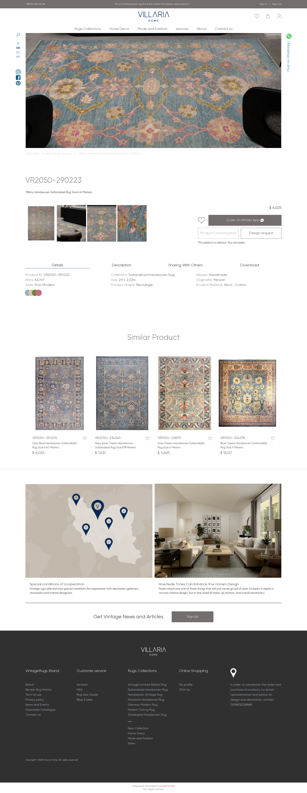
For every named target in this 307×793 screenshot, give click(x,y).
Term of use (33, 694)
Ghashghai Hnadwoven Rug (147, 714)
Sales (131, 743)
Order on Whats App (242, 220)
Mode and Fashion (152, 29)
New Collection (138, 728)
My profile (186, 684)
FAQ (79, 689)
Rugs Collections (88, 29)
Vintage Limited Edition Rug (147, 684)
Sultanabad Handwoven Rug (148, 689)
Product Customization (218, 233)
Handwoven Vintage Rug (145, 694)
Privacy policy (34, 699)
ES (18, 52)
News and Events (37, 704)
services (182, 29)
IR (18, 43)
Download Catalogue (40, 709)
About (202, 29)
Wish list (184, 689)
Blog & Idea (85, 699)
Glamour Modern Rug (142, 704)
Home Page (32, 153)
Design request (261, 233)
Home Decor (119, 29)
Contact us (224, 29)
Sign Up (193, 616)
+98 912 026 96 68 (35, 4)
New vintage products (59, 154)
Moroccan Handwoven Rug (146, 699)
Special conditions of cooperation (152, 4)
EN (18, 48)
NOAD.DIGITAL (167, 786)
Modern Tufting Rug (141, 709)
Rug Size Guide (87, 694)
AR (18, 56)
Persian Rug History (38, 689)
